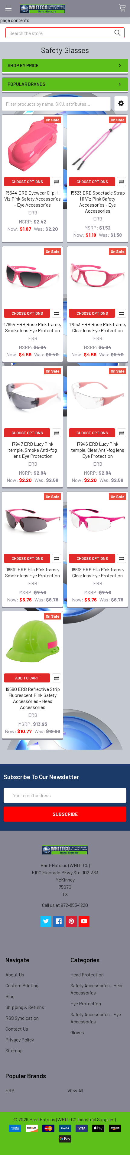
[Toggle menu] (8, 8)
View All (75, 1090)
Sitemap (14, 1050)
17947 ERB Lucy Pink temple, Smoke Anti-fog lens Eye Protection (32, 450)
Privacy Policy (19, 1039)
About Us (14, 974)
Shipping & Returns (24, 1007)
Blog (10, 996)
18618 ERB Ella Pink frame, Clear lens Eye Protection (97, 572)
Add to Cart (27, 678)
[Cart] (124, 8)
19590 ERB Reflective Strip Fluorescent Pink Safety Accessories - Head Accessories (32, 698)
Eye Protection (85, 1003)
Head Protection (87, 974)
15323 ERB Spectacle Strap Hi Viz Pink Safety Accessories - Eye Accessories (97, 202)
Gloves (77, 1032)
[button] (121, 103)
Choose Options (27, 181)
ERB (10, 1090)
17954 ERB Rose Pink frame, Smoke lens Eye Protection (32, 327)
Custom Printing (21, 985)
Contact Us (16, 1029)
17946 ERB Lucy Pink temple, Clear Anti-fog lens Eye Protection (97, 450)
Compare (56, 181)
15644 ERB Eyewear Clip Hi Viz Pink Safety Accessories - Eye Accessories (32, 199)
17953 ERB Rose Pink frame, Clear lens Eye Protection (97, 327)
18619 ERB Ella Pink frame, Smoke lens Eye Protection (32, 572)
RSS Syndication (22, 1018)
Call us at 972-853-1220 (65, 905)
